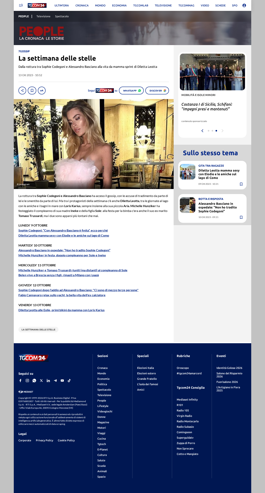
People (101, 400)
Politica (102, 384)
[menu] (21, 5)
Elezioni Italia (145, 367)
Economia (103, 378)
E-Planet (102, 449)
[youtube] (62, 380)
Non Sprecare (185, 448)
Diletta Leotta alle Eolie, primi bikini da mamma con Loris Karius (61, 310)
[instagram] (27, 380)
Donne (101, 416)
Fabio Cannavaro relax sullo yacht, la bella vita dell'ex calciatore (62, 295)
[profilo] (244, 5)
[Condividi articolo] (22, 90)
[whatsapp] (34, 380)
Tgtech (101, 444)
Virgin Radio (184, 415)
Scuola (101, 465)
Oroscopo (183, 367)
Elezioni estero (146, 373)
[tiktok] (69, 380)
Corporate (24, 440)
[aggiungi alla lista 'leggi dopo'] (32, 90)
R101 (180, 405)
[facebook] (20, 380)
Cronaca (102, 367)
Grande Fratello (147, 378)
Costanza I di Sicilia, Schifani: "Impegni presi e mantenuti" (206, 106)
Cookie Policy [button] (66, 440)
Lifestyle (102, 406)
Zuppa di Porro (186, 443)
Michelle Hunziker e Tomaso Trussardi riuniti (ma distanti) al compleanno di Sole (72, 270)
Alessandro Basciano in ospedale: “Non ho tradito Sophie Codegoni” (64, 250)
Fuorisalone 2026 (227, 381)
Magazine (103, 422)
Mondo (101, 373)
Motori (101, 427)
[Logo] (37, 5)
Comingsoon (184, 432)
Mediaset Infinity (187, 399)
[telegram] (55, 380)
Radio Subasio (185, 426)
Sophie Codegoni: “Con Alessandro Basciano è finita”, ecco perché (63, 230)
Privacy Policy (44, 440)
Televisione (104, 395)
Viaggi (101, 433)
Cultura (102, 454)
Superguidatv (185, 437)
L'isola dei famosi (147, 384)
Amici (140, 389)
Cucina (101, 438)
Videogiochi (104, 411)
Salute (101, 460)
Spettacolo (104, 389)
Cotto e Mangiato (187, 454)
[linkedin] (48, 380)
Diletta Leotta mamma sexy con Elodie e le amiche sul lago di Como (63, 235)
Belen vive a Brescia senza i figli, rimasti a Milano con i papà (58, 275)
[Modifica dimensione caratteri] (42, 90)
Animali (102, 471)
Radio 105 (183, 410)
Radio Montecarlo (188, 421)
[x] (41, 380)
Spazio (101, 476)
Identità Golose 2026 (229, 367)
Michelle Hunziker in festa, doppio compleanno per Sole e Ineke (62, 255)
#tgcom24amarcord (189, 373)
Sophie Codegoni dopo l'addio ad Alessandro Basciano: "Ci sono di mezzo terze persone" (78, 290)
